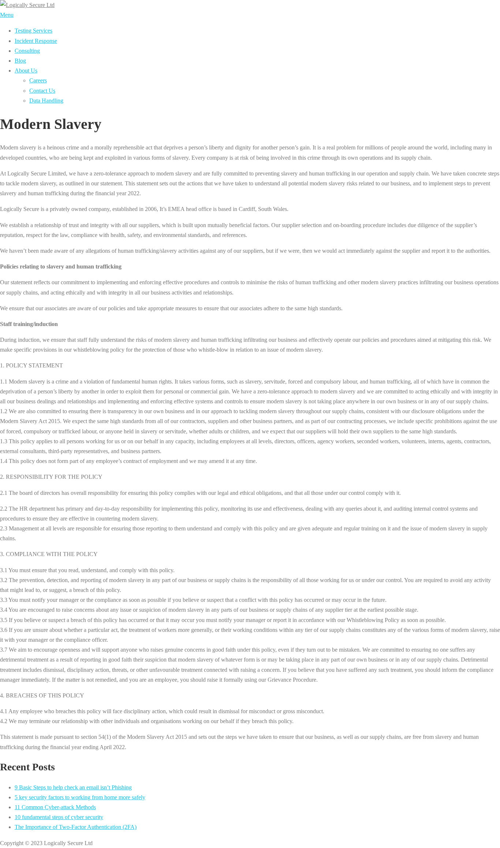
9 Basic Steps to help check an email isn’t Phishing (73, 787)
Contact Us (42, 91)
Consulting (27, 51)
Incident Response (36, 41)
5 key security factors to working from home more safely (80, 797)
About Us (26, 70)
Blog (20, 61)
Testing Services (33, 30)
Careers (38, 80)
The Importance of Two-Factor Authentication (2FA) (76, 827)
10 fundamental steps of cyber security (59, 817)
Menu (7, 15)
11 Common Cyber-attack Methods (55, 807)
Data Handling (46, 100)
